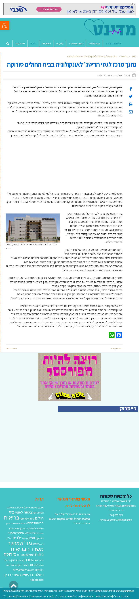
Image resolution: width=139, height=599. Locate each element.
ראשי (134, 56)
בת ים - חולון (118, 596)
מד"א (26, 543)
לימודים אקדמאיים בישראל (41, 596)
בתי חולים (22, 523)
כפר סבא (12, 596)
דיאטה (15, 523)
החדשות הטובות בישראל (14, 590)
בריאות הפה (35, 523)
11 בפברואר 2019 (106, 75)
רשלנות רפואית (32, 574)
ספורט (35, 560)
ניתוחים (30, 554)
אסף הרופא (38, 512)
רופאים (39, 569)
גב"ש (110, 596)
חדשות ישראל (23, 596)
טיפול (25, 538)
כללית (9, 538)
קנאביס (24, 565)
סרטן (27, 559)
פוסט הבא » (11, 348)
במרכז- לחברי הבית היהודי (70, 596)
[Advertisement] (64, 166)
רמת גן (127, 596)
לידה (41, 544)
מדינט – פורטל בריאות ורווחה (38, 590)
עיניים (20, 560)
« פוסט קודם (117, 348)
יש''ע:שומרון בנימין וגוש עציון (94, 596)
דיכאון (8, 523)
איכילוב (10, 507)
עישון (14, 560)
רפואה (31, 570)
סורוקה (10, 554)
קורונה (33, 565)
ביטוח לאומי (23, 512)
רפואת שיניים (20, 569)
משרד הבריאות (27, 549)
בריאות (124, 56)
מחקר (14, 543)
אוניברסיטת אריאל (34, 507)
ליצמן (36, 543)
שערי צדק (12, 574)
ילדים (17, 538)
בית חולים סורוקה (27, 519)
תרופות (34, 579)
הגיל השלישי (30, 533)
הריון (31, 538)
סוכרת (21, 555)
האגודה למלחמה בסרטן (32, 528)
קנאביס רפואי (13, 565)
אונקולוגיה (19, 507)
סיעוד (41, 560)
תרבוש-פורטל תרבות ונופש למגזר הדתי (105, 590)
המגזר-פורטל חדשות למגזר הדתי (73, 590)
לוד (55, 596)
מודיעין (54, 590)
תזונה (41, 579)
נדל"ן (5, 596)
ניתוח (39, 554)
